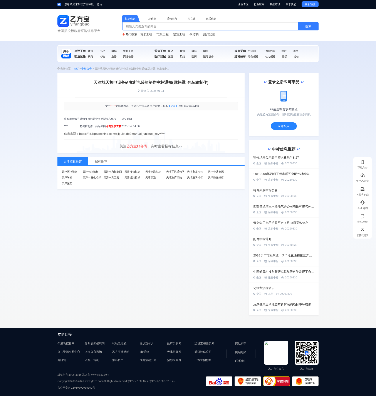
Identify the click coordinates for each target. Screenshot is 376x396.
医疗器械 (160, 56)
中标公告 (86, 68)
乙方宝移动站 (120, 351)
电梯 (114, 51)
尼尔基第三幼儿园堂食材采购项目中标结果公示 (283, 304)
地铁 (102, 56)
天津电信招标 (90, 171)
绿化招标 (253, 56)
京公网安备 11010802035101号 (76, 387)
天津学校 (67, 177)
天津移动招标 (132, 171)
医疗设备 (208, 56)
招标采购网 (174, 360)
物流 (284, 56)
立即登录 (284, 126)
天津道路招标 (132, 177)
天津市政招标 (195, 171)
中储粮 (252, 51)
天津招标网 (174, 351)
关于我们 (291, 4)
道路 (114, 56)
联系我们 (241, 361)
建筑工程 (179, 34)
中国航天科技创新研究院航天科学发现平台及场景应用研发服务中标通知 (283, 271)
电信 (194, 51)
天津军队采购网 (175, 171)
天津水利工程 (111, 177)
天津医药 (67, 183)
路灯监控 (209, 34)
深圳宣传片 (147, 343)
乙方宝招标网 (203, 360)
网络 (205, 51)
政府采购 (240, 51)
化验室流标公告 (264, 288)
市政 (102, 51)
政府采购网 (174, 343)
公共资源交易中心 (68, 351)
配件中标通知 (262, 239)
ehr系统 (144, 351)
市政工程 (162, 34)
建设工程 (80, 51)
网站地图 (241, 352)
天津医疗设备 (69, 171)
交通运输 (80, 56)
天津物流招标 (153, 171)
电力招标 (270, 56)
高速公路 (128, 56)
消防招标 (270, 51)
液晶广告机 (92, 360)
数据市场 (275, 4)
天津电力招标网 (113, 171)
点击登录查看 (113, 126)
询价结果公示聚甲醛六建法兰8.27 (276, 157)
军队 (296, 51)
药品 (182, 56)
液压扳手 (118, 360)
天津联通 (150, 177)
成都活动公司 (148, 360)
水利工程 (128, 51)
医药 (194, 56)
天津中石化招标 (92, 177)
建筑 (90, 51)
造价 (296, 56)
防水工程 (146, 34)
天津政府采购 (174, 177)
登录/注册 (310, 4)
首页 (76, 68)
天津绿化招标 (216, 177)
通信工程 (160, 51)
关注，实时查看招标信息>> (151, 146)
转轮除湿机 (119, 343)
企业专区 (243, 4)
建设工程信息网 (204, 343)
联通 (182, 51)
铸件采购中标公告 (265, 190)
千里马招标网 (65, 343)
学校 (284, 51)
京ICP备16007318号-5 (162, 381)
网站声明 (241, 343)
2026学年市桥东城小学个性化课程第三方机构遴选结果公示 (283, 255)
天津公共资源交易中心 (221, 171)
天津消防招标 (195, 177)
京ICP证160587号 (138, 381)
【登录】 (173, 106)
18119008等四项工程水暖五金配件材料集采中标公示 (283, 174)
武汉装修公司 (203, 351)
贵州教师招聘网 (95, 343)
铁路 (90, 56)
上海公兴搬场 (93, 351)
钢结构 (194, 34)
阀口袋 (61, 360)
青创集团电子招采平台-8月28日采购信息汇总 (283, 223)
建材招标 (240, 56)
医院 (170, 56)
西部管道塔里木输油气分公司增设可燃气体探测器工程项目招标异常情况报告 (283, 206)
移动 (170, 51)
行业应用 (259, 4)
